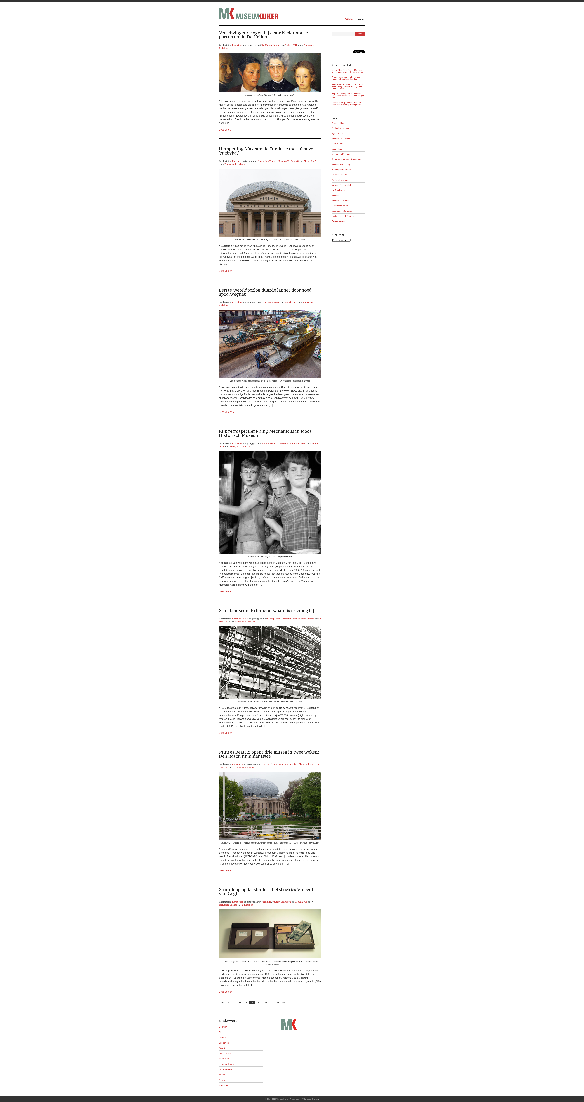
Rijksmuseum (338, 133)
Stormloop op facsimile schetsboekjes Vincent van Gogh (266, 891)
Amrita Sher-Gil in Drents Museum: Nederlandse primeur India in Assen (347, 71)
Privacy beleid (295, 1099)
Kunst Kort (237, 764)
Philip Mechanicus (298, 443)
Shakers (315, 1099)
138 (239, 1002)
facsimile (266, 901)
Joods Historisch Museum (274, 443)
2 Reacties (247, 904)
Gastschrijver (225, 1053)
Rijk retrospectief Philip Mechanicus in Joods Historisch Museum (265, 433)
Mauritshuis (337, 149)
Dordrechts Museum (340, 128)
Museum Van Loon (340, 195)
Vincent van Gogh (281, 901)
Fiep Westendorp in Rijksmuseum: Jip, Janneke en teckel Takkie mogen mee (348, 95)
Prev (222, 1002)
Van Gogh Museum (340, 180)
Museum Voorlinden (340, 200)
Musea (235, 161)
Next (284, 1002)
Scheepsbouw (274, 618)
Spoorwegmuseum (270, 302)
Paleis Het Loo (338, 123)
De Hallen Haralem (271, 45)
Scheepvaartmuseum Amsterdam (346, 159)
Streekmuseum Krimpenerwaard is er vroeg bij (266, 610)
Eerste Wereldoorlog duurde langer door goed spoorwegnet (265, 292)
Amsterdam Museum (341, 154)
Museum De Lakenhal (341, 185)
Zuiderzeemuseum (340, 206)
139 (245, 1002)
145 (277, 1002)
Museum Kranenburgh (341, 164)
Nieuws (222, 1080)
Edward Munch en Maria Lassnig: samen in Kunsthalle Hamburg (346, 78)
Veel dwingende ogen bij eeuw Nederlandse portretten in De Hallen (263, 35)
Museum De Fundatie (289, 161)
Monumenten (225, 1069)
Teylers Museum (339, 221)
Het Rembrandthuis (340, 190)
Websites (223, 1085)
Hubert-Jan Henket (267, 161)
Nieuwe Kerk (337, 144)
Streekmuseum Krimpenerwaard (298, 618)
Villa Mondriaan (305, 764)
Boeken (222, 1037)
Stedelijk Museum (339, 175)
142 (265, 1002)
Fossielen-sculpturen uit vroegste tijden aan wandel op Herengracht (346, 103)
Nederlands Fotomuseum (343, 211)
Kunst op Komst (240, 618)
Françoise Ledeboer (234, 164)
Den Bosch (267, 764)
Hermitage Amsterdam (341, 169)
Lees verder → (227, 129)
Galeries (223, 1048)
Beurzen (223, 1027)
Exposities (237, 45)
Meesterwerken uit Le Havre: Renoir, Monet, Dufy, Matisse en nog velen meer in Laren (347, 86)
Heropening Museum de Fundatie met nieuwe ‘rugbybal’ (266, 151)
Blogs (221, 1032)
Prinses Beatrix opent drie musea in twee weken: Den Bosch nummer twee (269, 754)
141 (258, 1002)
